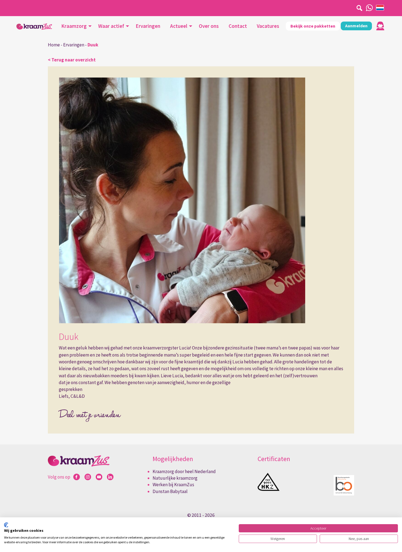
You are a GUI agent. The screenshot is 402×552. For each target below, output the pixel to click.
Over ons (209, 26)
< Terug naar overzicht (72, 60)
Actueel (178, 26)
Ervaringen (148, 26)
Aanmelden (356, 25)
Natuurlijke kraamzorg (175, 478)
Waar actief (111, 26)
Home (54, 45)
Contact (238, 26)
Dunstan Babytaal (170, 491)
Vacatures (268, 26)
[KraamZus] (34, 26)
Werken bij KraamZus (173, 485)
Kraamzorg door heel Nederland (184, 471)
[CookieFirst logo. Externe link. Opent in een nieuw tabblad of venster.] (6, 525)
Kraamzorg (74, 26)
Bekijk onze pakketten (312, 26)
